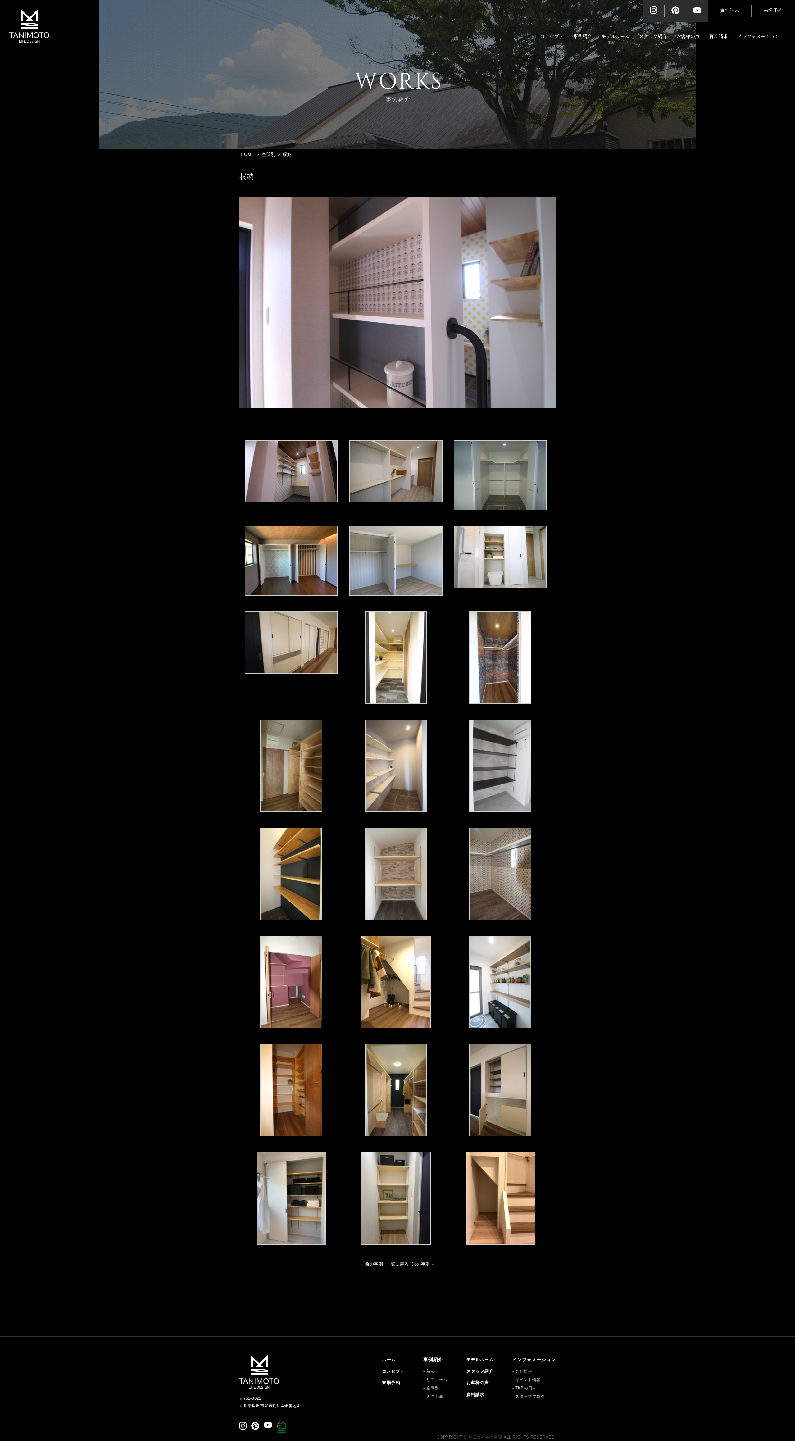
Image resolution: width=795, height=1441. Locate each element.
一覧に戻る (397, 1263)
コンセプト (552, 36)
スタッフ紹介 (653, 36)
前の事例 (374, 1263)
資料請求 (729, 10)
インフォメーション (758, 36)
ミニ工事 (434, 1396)
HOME (247, 154)
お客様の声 (688, 36)
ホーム (389, 1359)
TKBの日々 (526, 1388)
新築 (430, 1371)
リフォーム (436, 1379)
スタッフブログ (530, 1396)
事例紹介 (582, 36)
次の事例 (421, 1263)
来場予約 (773, 10)
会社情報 (523, 1371)
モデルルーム (615, 36)
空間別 (432, 1388)
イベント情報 (528, 1379)
